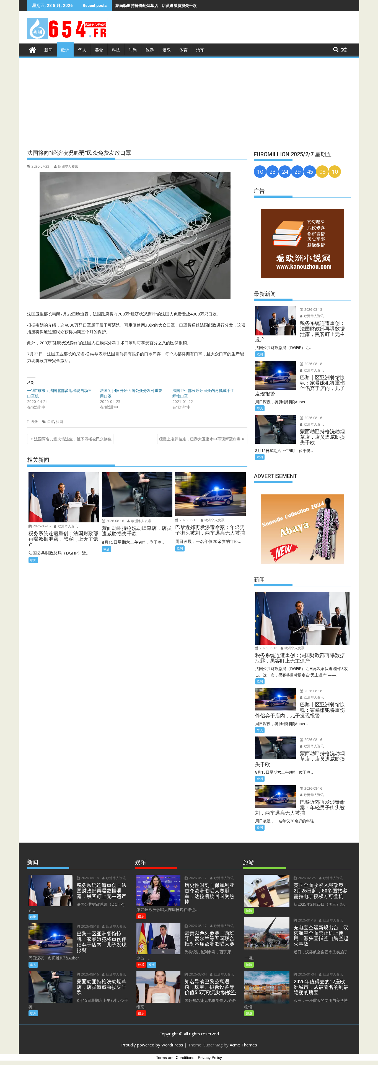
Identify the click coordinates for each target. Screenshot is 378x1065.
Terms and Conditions (175, 1057)
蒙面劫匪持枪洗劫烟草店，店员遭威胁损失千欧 (156, 5)
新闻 (48, 50)
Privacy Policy (210, 1057)
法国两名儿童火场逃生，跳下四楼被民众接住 (73, 439)
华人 (82, 50)
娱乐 (166, 50)
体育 (183, 50)
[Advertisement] (189, 100)
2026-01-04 (306, 974)
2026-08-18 (41, 526)
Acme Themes (243, 1045)
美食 (99, 50)
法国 (59, 421)
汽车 (200, 50)
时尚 (133, 50)
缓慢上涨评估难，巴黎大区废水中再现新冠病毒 (199, 439)
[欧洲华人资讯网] (32, 49)
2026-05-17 (197, 878)
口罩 (50, 421)
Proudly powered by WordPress (152, 1045)
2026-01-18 (306, 920)
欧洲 (65, 50)
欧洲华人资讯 (68, 166)
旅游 (150, 50)
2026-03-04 (197, 974)
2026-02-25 (306, 878)
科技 (116, 50)
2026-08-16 (114, 521)
